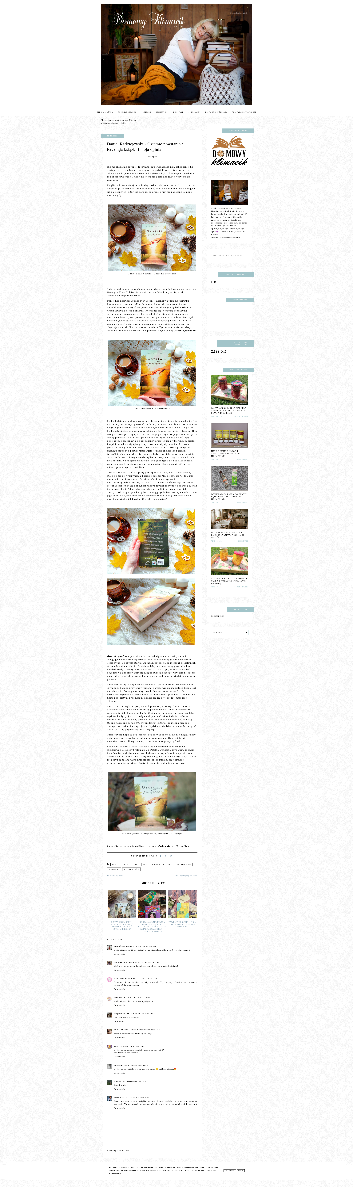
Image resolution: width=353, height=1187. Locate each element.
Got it (240, 1171)
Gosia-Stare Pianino (125, 1030)
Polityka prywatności (244, 112)
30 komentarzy (241, 417)
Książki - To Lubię (131, 864)
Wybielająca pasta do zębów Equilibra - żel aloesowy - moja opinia (229, 496)
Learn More (229, 1171)
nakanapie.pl (217, 616)
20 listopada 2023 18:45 (135, 1081)
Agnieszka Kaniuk (123, 978)
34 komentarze (241, 541)
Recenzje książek (127, 112)
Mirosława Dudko (123, 946)
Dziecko (147, 112)
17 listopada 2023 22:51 (132, 1046)
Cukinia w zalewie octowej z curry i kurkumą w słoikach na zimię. (229, 581)
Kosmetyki (162, 112)
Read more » (216, 417)
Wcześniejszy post (185, 875)
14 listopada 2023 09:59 (138, 997)
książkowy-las (122, 1014)
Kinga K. (118, 1081)
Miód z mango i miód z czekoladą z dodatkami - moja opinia (226, 453)
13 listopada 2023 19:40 (145, 946)
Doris (117, 1046)
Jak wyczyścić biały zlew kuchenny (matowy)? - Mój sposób (227, 535)
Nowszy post (116, 875)
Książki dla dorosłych (153, 864)
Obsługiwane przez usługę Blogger (119, 120)
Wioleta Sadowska (124, 962)
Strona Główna (105, 112)
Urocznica (119, 997)
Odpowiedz (119, 954)
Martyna (118, 1065)
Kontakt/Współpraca (216, 112)
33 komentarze (241, 503)
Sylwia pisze (120, 1097)
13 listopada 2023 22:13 (147, 962)
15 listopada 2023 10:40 (149, 1030)
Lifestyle (178, 112)
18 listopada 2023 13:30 (136, 1065)
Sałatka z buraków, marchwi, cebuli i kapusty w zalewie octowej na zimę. (229, 410)
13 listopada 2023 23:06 (145, 978)
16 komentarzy (241, 587)
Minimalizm (194, 112)
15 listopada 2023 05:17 (143, 1014)
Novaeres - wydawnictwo (179, 864)
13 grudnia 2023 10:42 (138, 1097)
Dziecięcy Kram (116, 292)
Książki (115, 864)
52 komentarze (241, 460)
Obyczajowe (114, 869)
